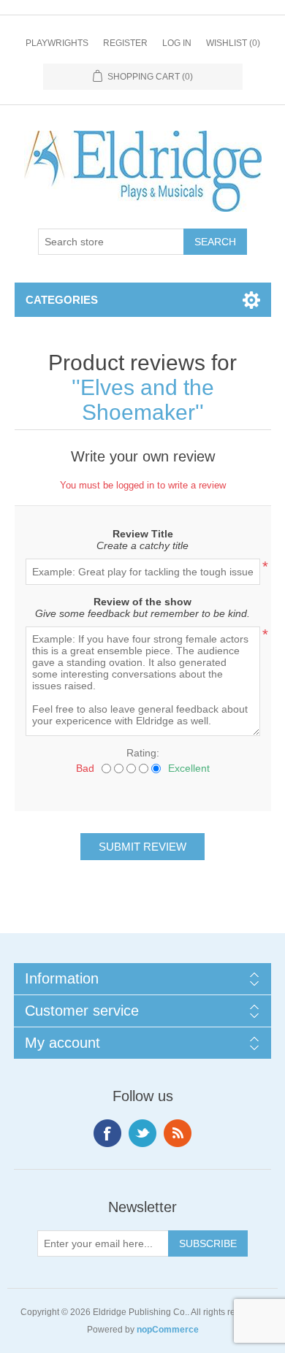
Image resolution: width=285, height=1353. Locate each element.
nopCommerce (168, 1330)
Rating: (142, 753)
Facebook (107, 1133)
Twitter (142, 1133)
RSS (177, 1133)
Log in (176, 43)
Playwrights (57, 43)
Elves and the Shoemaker (147, 399)
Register (125, 43)
